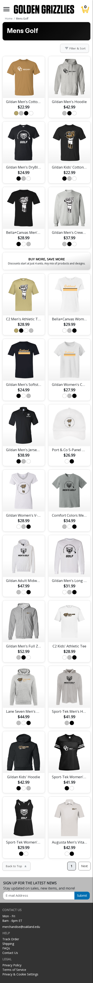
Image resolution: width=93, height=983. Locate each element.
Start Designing (23, 89)
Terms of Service (14, 970)
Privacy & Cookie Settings (20, 974)
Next (84, 866)
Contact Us (10, 953)
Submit (82, 895)
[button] (6, 9)
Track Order (10, 939)
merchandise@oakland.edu (21, 927)
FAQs (6, 948)
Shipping (8, 944)
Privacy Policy (11, 965)
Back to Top (16, 866)
